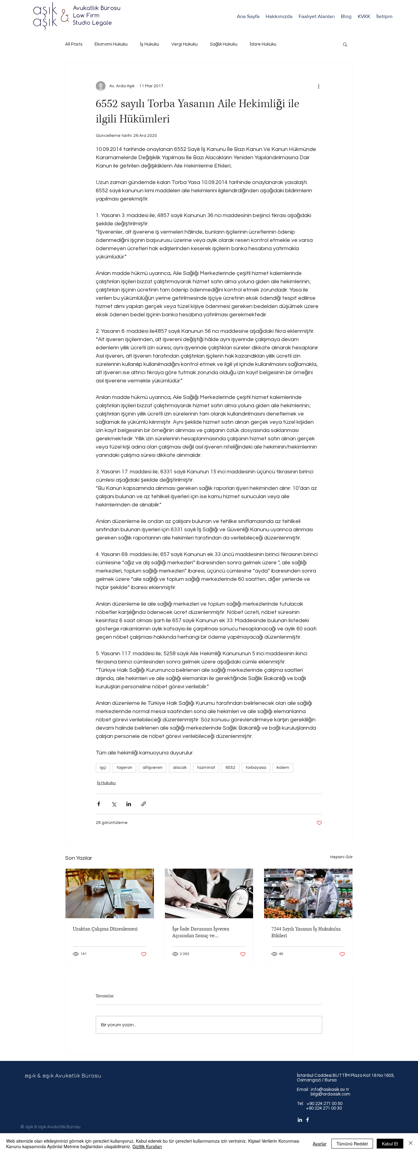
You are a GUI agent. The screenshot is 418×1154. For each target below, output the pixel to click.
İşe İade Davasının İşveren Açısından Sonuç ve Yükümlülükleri (200, 932)
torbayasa (256, 767)
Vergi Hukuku (184, 44)
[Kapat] (410, 1143)
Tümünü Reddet (352, 1144)
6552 (230, 767)
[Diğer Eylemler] (318, 86)
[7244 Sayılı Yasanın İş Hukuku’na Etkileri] (308, 893)
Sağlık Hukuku (223, 44)
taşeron (124, 767)
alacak (180, 767)
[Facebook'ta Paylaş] (99, 804)
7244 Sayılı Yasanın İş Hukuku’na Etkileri (306, 932)
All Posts (73, 44)
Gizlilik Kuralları (147, 1146)
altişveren (152, 767)
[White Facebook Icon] (307, 1120)
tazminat (206, 767)
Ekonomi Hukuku (111, 44)
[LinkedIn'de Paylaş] (129, 804)
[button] (317, 16)
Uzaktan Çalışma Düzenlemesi (105, 929)
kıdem (283, 767)
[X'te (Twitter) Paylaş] (114, 804)
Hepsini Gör (341, 857)
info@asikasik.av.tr (330, 1089)
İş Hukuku (149, 44)
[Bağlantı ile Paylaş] (144, 804)
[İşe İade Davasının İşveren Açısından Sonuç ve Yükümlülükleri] (209, 893)
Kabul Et (390, 1144)
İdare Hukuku (263, 44)
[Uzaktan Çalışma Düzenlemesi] (109, 893)
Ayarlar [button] (320, 1144)
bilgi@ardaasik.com (323, 1094)
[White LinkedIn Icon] (300, 1120)
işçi (103, 767)
